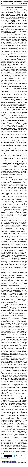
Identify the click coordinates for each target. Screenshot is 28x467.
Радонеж (3, 3)
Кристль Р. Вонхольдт (13, 3)
